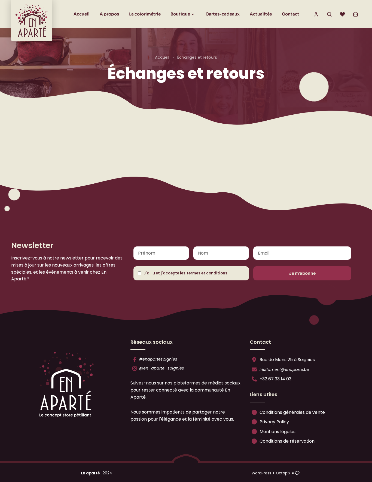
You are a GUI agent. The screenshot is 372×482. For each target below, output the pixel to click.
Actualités (261, 14)
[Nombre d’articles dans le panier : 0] (355, 14)
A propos (109, 14)
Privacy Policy (273, 422)
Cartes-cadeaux (223, 14)
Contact (290, 14)
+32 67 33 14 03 (274, 379)
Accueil (82, 14)
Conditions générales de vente (291, 412)
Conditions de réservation (286, 441)
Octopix (283, 473)
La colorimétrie (145, 14)
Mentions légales (276, 431)
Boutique (180, 14)
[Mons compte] (316, 14)
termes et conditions (207, 273)
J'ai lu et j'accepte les (185, 273)
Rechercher (329, 14)
